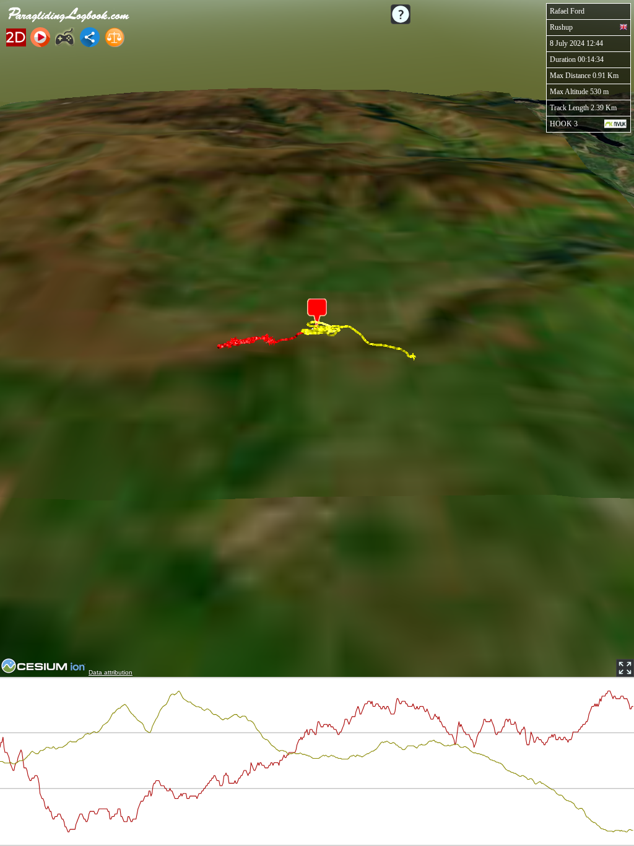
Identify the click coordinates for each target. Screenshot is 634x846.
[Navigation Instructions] (400, 14)
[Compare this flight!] (114, 37)
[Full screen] (625, 668)
